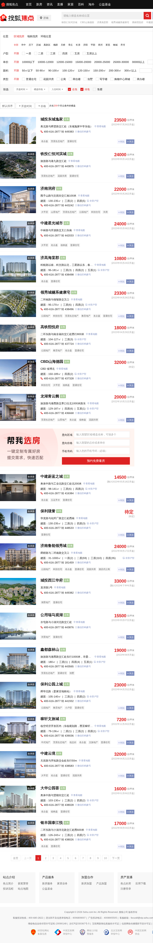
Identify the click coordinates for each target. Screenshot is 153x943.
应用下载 (140, 883)
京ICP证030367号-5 (79, 923)
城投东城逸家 (51, 119)
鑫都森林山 (49, 649)
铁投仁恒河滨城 (69, 22)
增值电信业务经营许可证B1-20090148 (47, 923)
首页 (29, 4)
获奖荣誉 (23, 883)
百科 (81, 4)
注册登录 (126, 888)
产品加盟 (101, 883)
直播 (60, 4)
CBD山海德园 (87, 22)
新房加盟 (86, 883)
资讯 (50, 4)
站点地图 (23, 888)
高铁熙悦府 (137, 22)
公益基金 (105, 4)
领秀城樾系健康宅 (120, 22)
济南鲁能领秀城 (53, 546)
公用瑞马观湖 (51, 615)
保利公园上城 (51, 684)
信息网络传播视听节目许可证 (136, 923)
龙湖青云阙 (49, 396)
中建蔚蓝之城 (51, 476)
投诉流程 (8, 888)
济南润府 (47, 188)
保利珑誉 (47, 511)
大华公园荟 (49, 788)
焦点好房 (126, 883)
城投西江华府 (51, 580)
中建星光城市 (51, 223)
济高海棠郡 (102, 22)
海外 (91, 4)
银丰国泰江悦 (51, 823)
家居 (71, 4)
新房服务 (47, 883)
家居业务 (62, 883)
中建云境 (47, 753)
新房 (39, 4)
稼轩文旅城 (49, 719)
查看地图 (101, 126)
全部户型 (94, 201)
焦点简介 (8, 883)
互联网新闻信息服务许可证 (105, 923)
